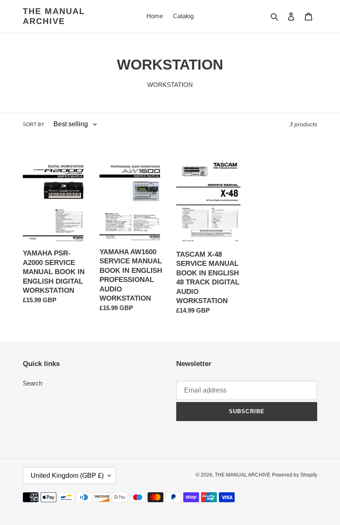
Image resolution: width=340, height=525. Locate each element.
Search (32, 383)
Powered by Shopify (294, 475)
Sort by (33, 125)
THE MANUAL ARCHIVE (54, 16)
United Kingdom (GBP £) (67, 475)
